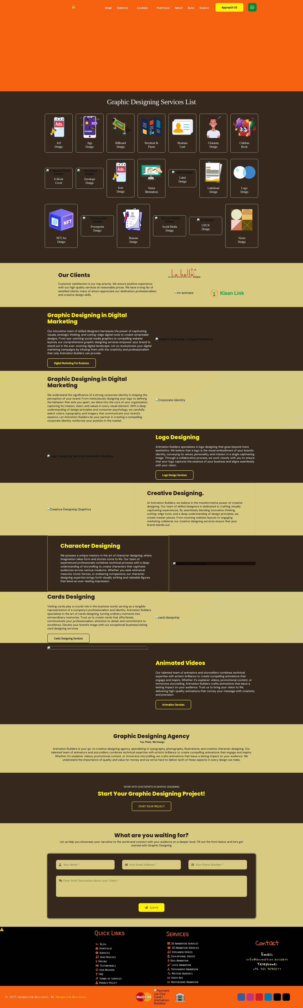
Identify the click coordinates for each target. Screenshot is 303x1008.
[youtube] (259, 997)
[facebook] (241, 997)
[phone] (286, 997)
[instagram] (250, 997)
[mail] (277, 997)
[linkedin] (268, 997)
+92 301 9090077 (267, 969)
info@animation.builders (267, 959)
